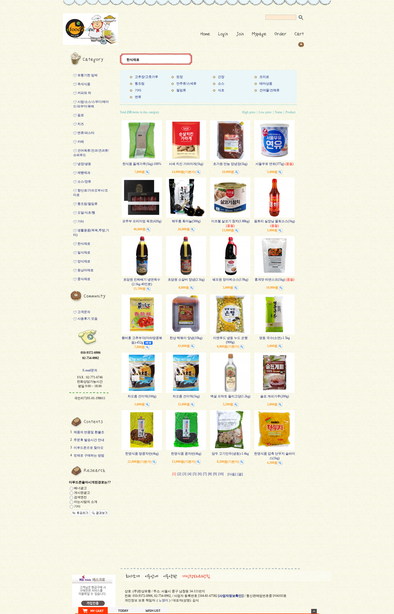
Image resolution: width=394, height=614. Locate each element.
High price (248, 112)
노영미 (163, 600)
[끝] (240, 474)
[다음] (232, 474)
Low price (265, 112)
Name (278, 112)
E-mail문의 (90, 370)
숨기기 (314, 611)
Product (290, 112)
